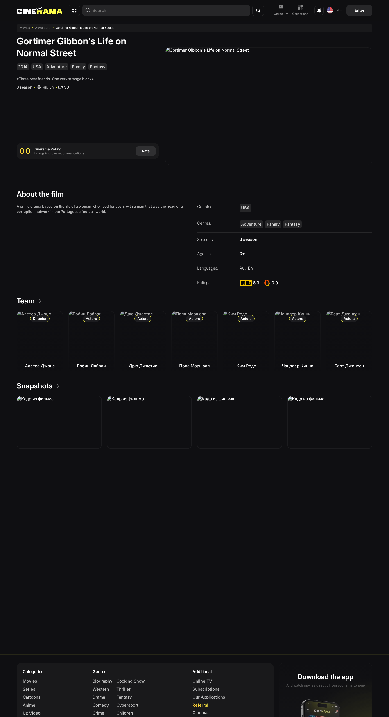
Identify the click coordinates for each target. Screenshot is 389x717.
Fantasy (97, 66)
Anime (29, 705)
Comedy (101, 705)
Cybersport (127, 705)
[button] (59, 422)
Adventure (42, 28)
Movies (25, 28)
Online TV (281, 14)
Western (101, 689)
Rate (146, 151)
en (337, 10)
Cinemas (201, 712)
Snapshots (35, 385)
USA (37, 66)
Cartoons (32, 696)
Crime (98, 712)
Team (26, 300)
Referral (200, 705)
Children (124, 712)
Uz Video (32, 712)
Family (78, 66)
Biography (102, 680)
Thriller (123, 689)
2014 (22, 66)
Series (29, 689)
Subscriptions (205, 689)
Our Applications (208, 696)
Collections (300, 14)
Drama (99, 696)
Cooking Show (130, 680)
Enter (359, 10)
